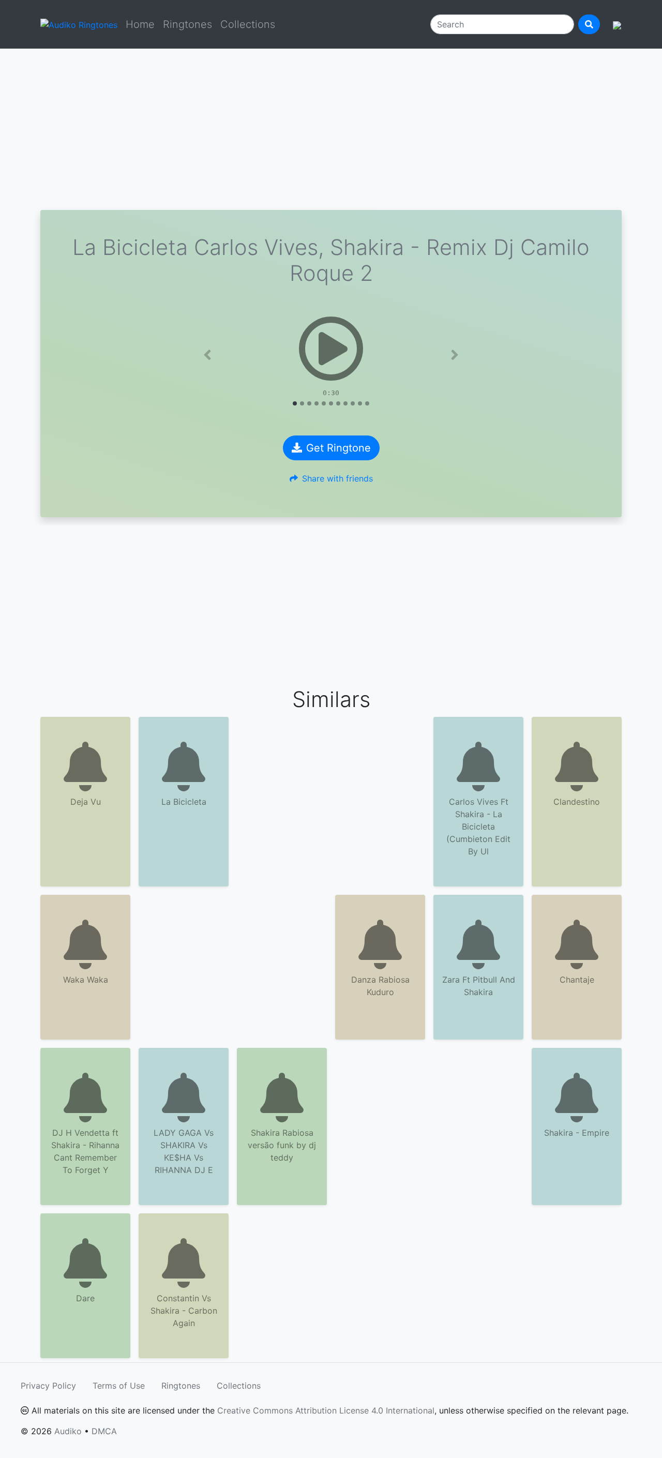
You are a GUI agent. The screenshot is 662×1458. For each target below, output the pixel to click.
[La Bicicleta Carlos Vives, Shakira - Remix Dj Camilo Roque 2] (331, 348)
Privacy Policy (48, 1385)
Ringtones (187, 24)
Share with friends (337, 478)
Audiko (68, 1431)
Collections (247, 24)
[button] (207, 355)
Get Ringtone (338, 448)
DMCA (104, 1431)
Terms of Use (119, 1385)
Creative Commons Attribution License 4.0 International (325, 1410)
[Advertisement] (331, 129)
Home (140, 24)
